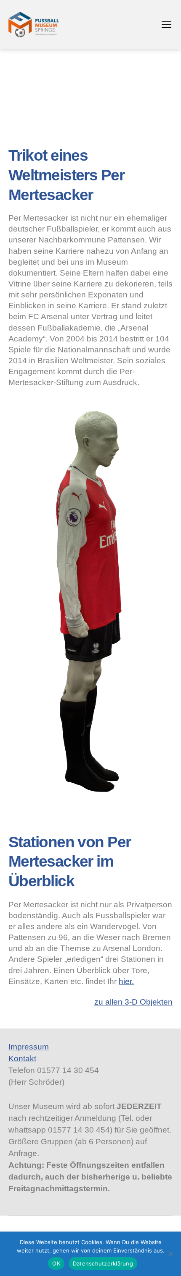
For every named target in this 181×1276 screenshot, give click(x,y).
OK (56, 1263)
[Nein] (170, 1254)
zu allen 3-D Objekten (133, 1001)
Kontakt (22, 1058)
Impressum (28, 1046)
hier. (126, 981)
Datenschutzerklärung (103, 1263)
